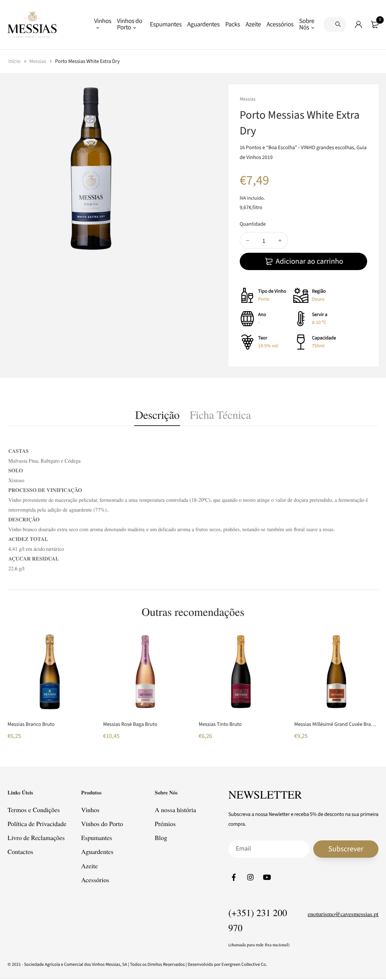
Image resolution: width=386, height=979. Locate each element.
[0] (374, 24)
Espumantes (165, 24)
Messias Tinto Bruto (220, 724)
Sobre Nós (306, 24)
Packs (232, 24)
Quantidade (253, 224)
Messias (38, 61)
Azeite (253, 24)
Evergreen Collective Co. (244, 964)
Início (14, 61)
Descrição (157, 414)
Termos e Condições (34, 809)
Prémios (165, 823)
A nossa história (175, 809)
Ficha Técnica (220, 414)
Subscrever (345, 848)
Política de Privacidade (37, 823)
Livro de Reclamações (36, 837)
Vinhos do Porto (129, 24)
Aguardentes (203, 24)
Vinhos (103, 21)
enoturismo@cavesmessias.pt (343, 914)
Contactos (20, 851)
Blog (161, 837)
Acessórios (280, 24)
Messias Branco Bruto (31, 724)
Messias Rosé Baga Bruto (130, 724)
